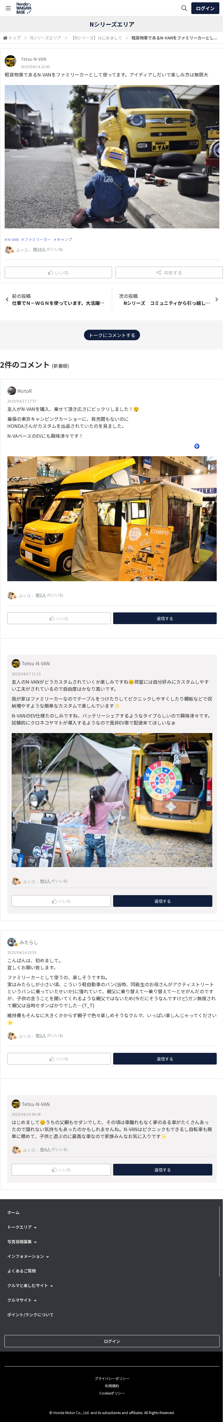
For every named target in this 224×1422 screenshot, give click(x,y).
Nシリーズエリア (45, 38)
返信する (165, 618)
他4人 (45, 1149)
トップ (14, 38)
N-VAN (13, 239)
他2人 (41, 595)
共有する (173, 272)
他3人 (45, 881)
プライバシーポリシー (112, 1378)
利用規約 (112, 1385)
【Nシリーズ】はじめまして (96, 38)
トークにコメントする (112, 334)
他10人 (39, 249)
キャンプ (64, 239)
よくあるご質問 (21, 1271)
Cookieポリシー (112, 1392)
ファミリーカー (37, 239)
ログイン (205, 8)
